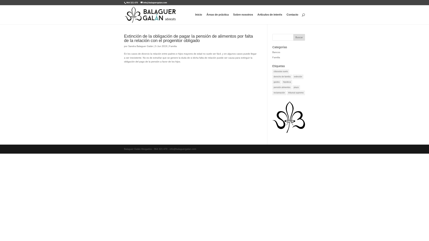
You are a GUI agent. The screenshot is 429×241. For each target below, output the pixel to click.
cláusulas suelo (281, 71)
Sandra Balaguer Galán (140, 46)
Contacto (292, 15)
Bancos (276, 52)
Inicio (198, 15)
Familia (173, 46)
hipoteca (287, 82)
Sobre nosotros (243, 15)
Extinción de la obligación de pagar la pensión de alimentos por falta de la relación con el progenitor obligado (188, 38)
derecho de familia (282, 76)
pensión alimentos (282, 87)
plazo (296, 87)
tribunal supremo (296, 93)
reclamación (279, 93)
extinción (298, 76)
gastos (277, 82)
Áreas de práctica (217, 15)
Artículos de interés (269, 15)
